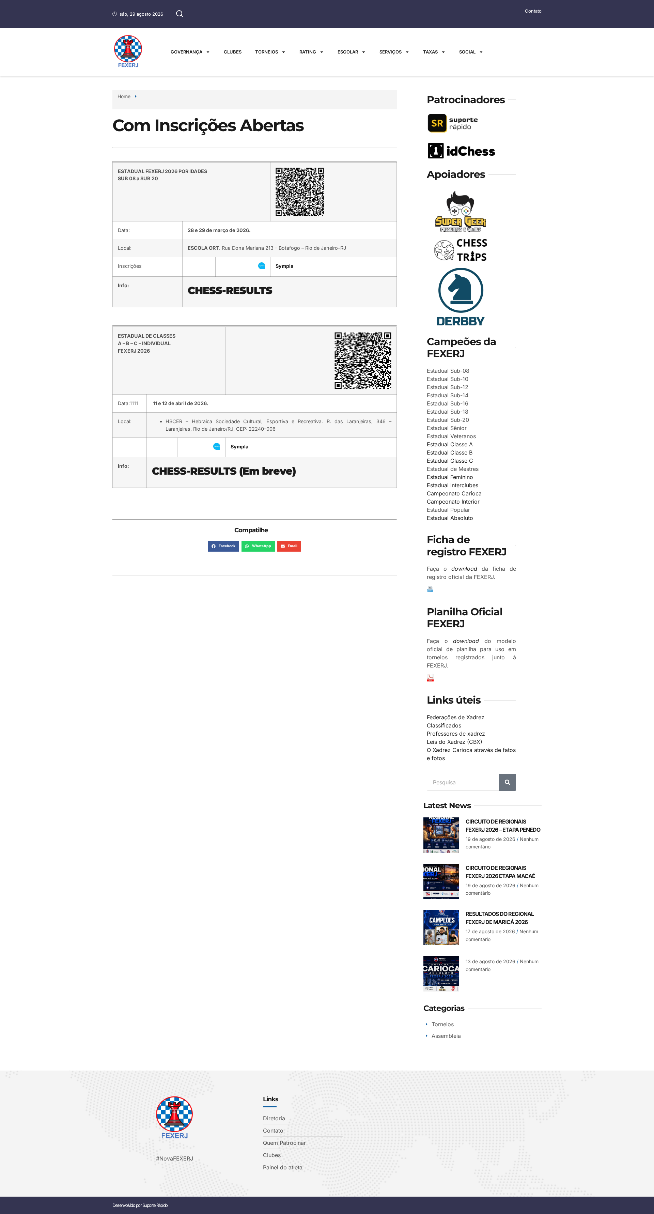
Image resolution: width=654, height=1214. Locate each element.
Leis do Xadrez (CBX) (454, 741)
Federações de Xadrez (455, 717)
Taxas (430, 52)
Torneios (266, 52)
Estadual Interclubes (452, 485)
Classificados (444, 725)
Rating (307, 52)
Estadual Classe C (450, 460)
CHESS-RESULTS (230, 290)
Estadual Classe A (450, 444)
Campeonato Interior (453, 501)
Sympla (284, 266)
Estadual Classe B (449, 452)
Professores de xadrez (456, 733)
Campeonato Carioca (454, 493)
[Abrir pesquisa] (179, 14)
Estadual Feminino (450, 477)
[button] (223, 546)
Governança (186, 52)
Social (467, 52)
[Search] (507, 782)
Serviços (390, 52)
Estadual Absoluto (450, 517)
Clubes (233, 52)
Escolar (348, 52)
